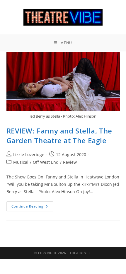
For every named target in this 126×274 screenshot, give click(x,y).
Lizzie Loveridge (28, 154)
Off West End (46, 162)
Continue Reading (32, 204)
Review (70, 162)
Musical (20, 162)
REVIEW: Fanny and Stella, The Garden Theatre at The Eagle (59, 136)
